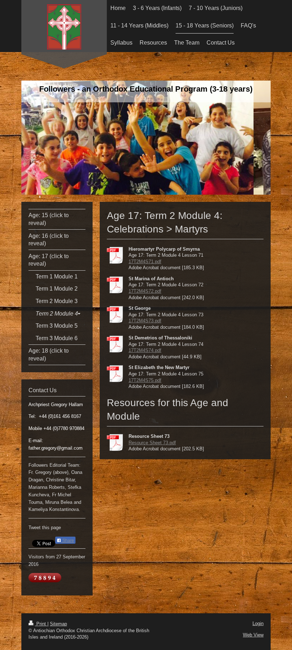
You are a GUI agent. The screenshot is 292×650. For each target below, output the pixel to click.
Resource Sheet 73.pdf (152, 442)
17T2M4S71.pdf (145, 261)
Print (41, 623)
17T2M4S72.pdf (145, 291)
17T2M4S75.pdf (145, 380)
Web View (253, 635)
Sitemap (58, 623)
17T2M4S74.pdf (145, 350)
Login (258, 623)
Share (67, 540)
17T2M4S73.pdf (145, 320)
